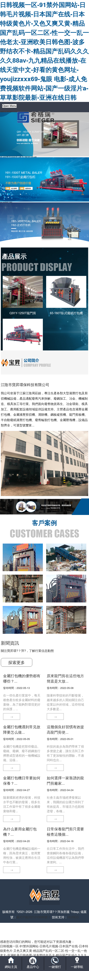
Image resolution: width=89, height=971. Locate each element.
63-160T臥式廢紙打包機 (66, 313)
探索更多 (16, 662)
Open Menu (9, 105)
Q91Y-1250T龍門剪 (23, 313)
